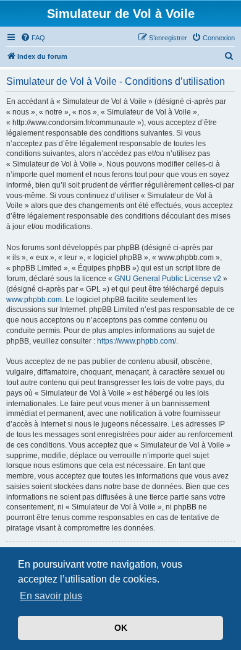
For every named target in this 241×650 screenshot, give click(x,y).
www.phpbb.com (34, 299)
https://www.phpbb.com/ (136, 341)
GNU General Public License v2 (167, 278)
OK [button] (120, 628)
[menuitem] (32, 37)
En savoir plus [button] (51, 596)
